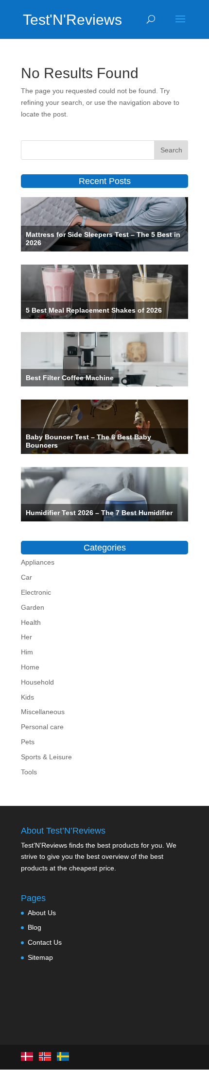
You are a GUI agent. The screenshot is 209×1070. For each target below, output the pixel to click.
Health (31, 622)
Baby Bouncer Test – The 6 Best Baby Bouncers (88, 441)
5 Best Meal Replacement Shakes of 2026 (94, 310)
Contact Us (45, 942)
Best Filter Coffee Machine (70, 378)
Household (37, 682)
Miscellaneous (43, 712)
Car (26, 577)
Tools (29, 772)
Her (26, 637)
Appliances (37, 562)
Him (27, 652)
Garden (32, 607)
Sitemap (40, 957)
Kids (27, 697)
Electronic (36, 592)
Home (30, 667)
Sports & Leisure (46, 757)
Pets (28, 742)
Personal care (42, 727)
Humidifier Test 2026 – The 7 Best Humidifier (99, 513)
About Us (42, 913)
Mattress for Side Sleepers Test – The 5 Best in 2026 (103, 239)
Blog (34, 927)
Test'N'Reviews (64, 19)
